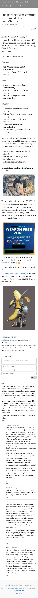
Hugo (9, 588)
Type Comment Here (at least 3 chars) (16, 360)
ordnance (5, 263)
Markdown (5, 340)
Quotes (12, 6)
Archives (11, 2)
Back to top (19, 593)
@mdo (29, 588)
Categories (19, 2)
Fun (32, 29)
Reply (3, 420)
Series (27, 2)
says (14, 428)
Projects (5, 6)
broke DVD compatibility (16, 273)
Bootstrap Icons (19, 590)
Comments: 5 (19, 27)
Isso (15, 337)
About (25, 6)
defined (8, 470)
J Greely (8, 425)
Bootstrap (15, 588)
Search (19, 6)
